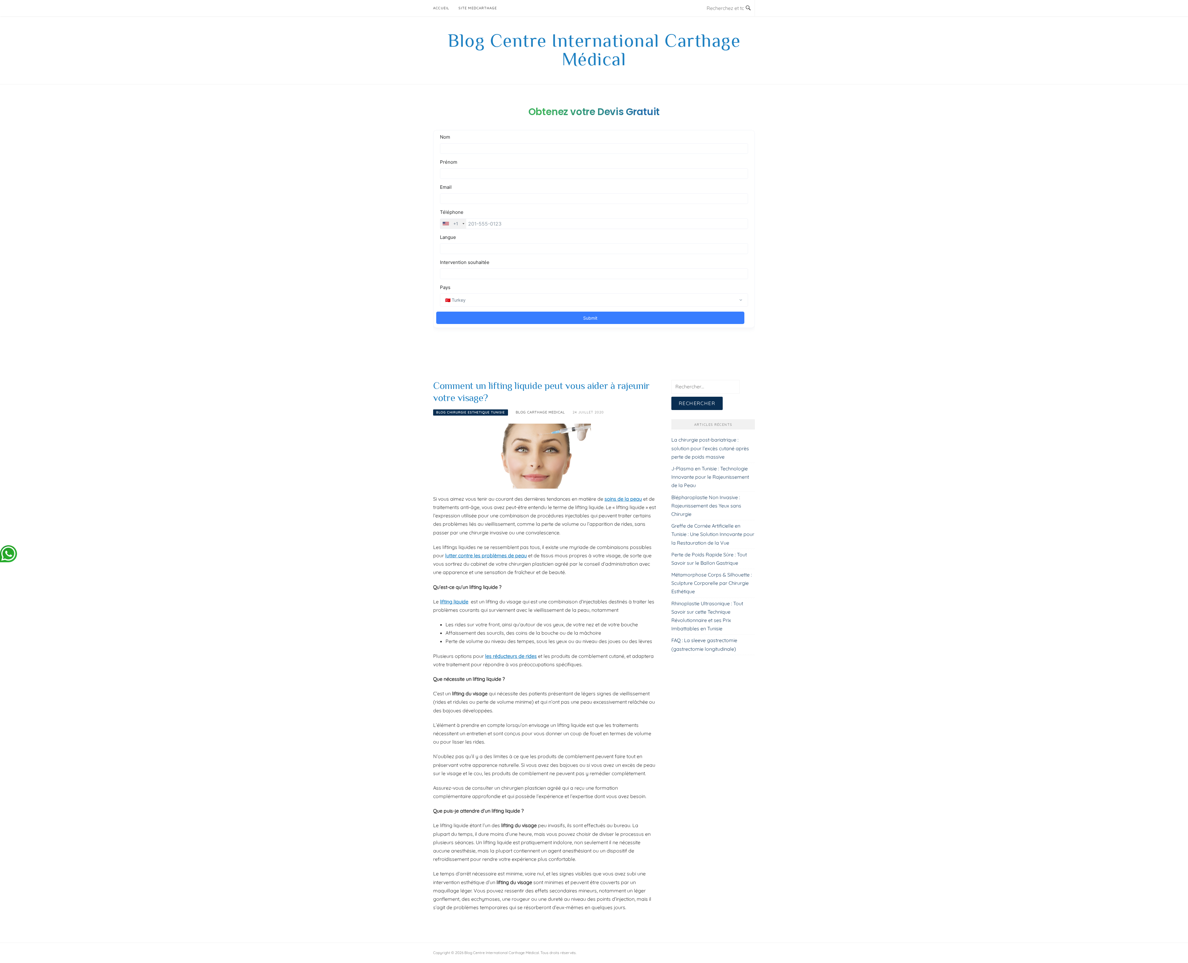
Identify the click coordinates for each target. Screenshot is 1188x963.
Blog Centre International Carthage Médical (594, 50)
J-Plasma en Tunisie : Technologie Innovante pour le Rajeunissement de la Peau (710, 476)
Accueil (441, 8)
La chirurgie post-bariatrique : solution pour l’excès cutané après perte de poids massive (710, 448)
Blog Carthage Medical (540, 412)
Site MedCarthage (477, 8)
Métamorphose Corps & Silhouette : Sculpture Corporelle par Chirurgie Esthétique (711, 583)
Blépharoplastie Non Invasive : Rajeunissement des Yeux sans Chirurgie (706, 505)
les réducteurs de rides (511, 656)
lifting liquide (454, 601)
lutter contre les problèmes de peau (486, 555)
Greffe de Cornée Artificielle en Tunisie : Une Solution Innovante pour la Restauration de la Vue (712, 534)
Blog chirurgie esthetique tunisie (470, 412)
